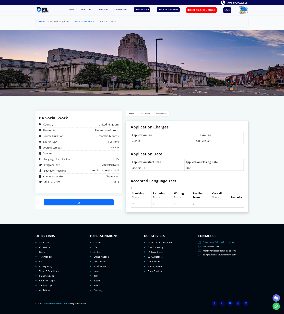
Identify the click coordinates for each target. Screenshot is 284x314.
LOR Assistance (155, 252)
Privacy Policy (46, 266)
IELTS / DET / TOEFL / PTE (160, 242)
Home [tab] (131, 113)
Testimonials (45, 256)
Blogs (42, 252)
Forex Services (155, 271)
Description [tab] (145, 113)
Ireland (97, 285)
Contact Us (121, 10)
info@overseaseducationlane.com (219, 250)
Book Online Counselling (202, 10)
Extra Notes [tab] (161, 113)
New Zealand (100, 261)
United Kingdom (101, 256)
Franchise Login (47, 275)
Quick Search (142, 10)
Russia (97, 280)
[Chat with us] (276, 298)
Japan (96, 271)
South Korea (100, 266)
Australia (98, 252)
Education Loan (155, 266)
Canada (97, 242)
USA (95, 247)
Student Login (46, 285)
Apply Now (44, 290)
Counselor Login (47, 280)
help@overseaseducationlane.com (219, 254)
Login (227, 10)
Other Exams (154, 261)
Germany (98, 290)
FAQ (41, 261)
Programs (103, 10)
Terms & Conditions (49, 271)
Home (71, 10)
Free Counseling (155, 247)
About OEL (86, 10)
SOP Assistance (155, 256)
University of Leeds (84, 21)
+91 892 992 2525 (210, 246)
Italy (96, 275)
